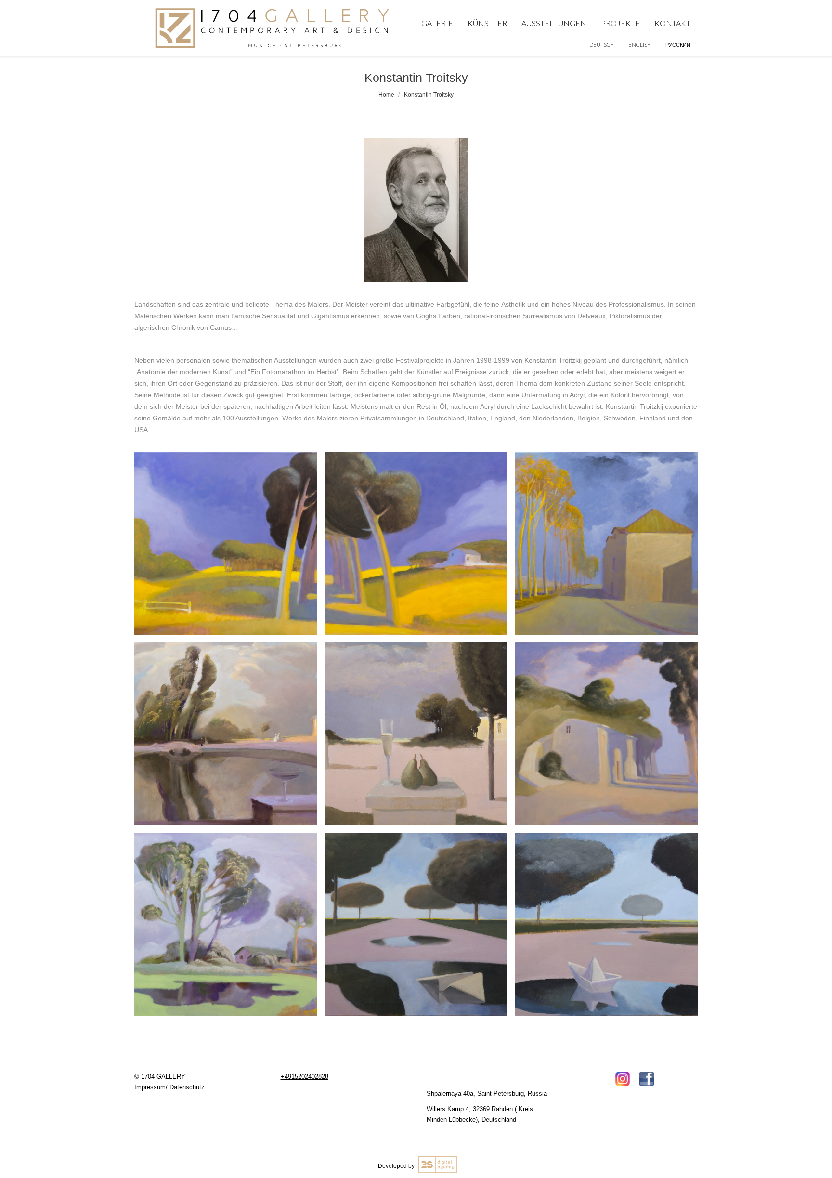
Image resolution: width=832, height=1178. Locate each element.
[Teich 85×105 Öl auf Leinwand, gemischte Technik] (225, 924)
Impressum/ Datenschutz (169, 1087)
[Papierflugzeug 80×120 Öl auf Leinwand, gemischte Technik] (416, 924)
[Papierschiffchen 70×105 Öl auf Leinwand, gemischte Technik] (606, 924)
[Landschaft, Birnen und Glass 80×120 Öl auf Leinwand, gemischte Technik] (416, 733)
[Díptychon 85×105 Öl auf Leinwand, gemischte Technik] (225, 543)
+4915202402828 (304, 1076)
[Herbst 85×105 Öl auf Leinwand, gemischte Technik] (606, 543)
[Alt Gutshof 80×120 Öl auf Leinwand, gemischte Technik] (225, 733)
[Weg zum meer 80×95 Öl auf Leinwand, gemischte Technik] (606, 733)
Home (386, 95)
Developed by (397, 1166)
